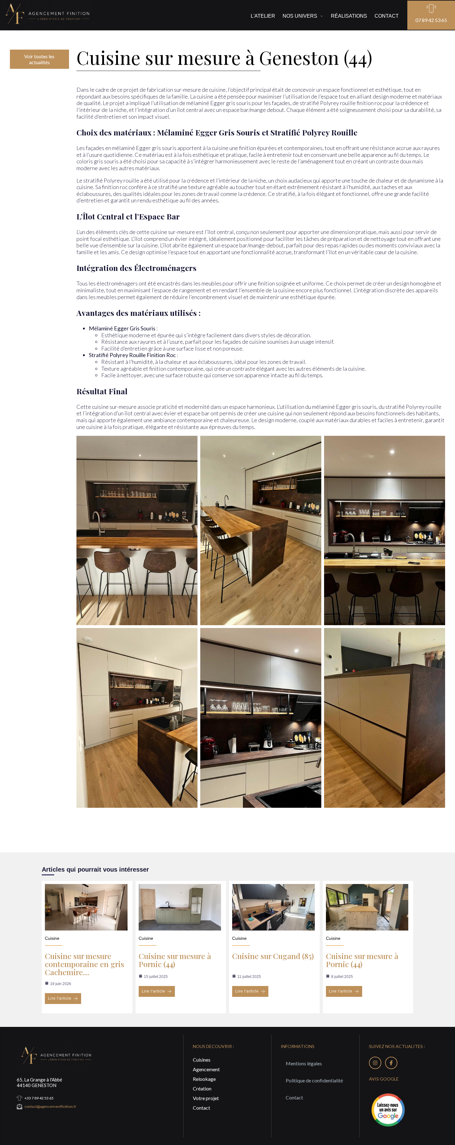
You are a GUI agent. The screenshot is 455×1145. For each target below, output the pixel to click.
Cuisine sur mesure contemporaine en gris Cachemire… (84, 964)
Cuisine (52, 938)
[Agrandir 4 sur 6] (189, 636)
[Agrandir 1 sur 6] (189, 444)
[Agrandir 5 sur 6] (313, 636)
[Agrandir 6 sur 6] (437, 636)
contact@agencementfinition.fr (50, 1106)
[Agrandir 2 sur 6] (313, 444)
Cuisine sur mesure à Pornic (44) (175, 960)
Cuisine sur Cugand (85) (273, 956)
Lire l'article (60, 998)
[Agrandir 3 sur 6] (437, 444)
